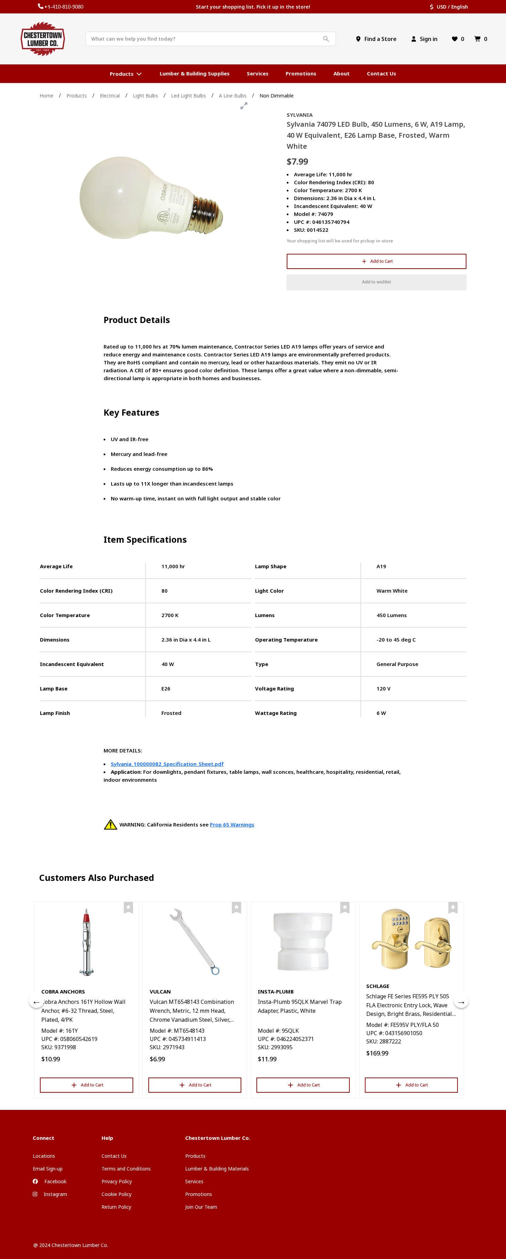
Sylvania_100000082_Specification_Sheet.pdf (167, 763)
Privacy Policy (117, 1181)
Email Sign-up (48, 1168)
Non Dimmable (277, 95)
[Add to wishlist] (128, 908)
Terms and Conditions (126, 1168)
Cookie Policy (116, 1194)
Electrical (110, 95)
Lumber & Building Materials (217, 1168)
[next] (461, 1000)
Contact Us (114, 1156)
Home (46, 95)
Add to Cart (381, 261)
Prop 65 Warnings (232, 824)
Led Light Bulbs (188, 95)
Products (76, 95)
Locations (44, 1156)
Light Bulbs (145, 95)
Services (194, 1181)
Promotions (198, 1194)
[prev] (36, 1000)
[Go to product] (86, 941)
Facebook (54, 1181)
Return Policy (116, 1207)
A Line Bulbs (232, 95)
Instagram (54, 1194)
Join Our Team (201, 1207)
